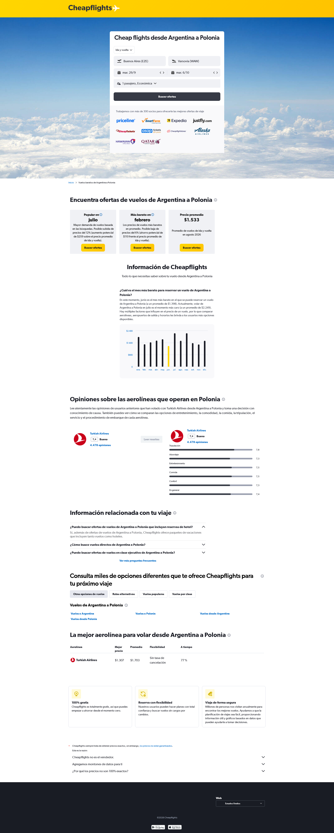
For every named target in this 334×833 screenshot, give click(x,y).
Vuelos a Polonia (145, 613)
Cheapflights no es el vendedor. (93, 757)
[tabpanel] (167, 337)
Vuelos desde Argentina (215, 613)
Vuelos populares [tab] (153, 594)
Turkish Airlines (99, 433)
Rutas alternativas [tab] (123, 594)
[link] (93, 248)
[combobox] (124, 50)
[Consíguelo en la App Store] (175, 827)
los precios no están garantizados (156, 746)
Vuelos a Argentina (82, 613)
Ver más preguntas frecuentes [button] (137, 560)
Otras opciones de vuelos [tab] (88, 594)
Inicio (71, 182)
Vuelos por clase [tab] (182, 594)
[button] (138, 73)
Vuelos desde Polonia (84, 618)
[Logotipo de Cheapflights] (90, 8)
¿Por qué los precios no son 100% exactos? (100, 771)
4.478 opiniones (100, 445)
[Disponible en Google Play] (158, 827)
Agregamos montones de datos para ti (97, 764)
